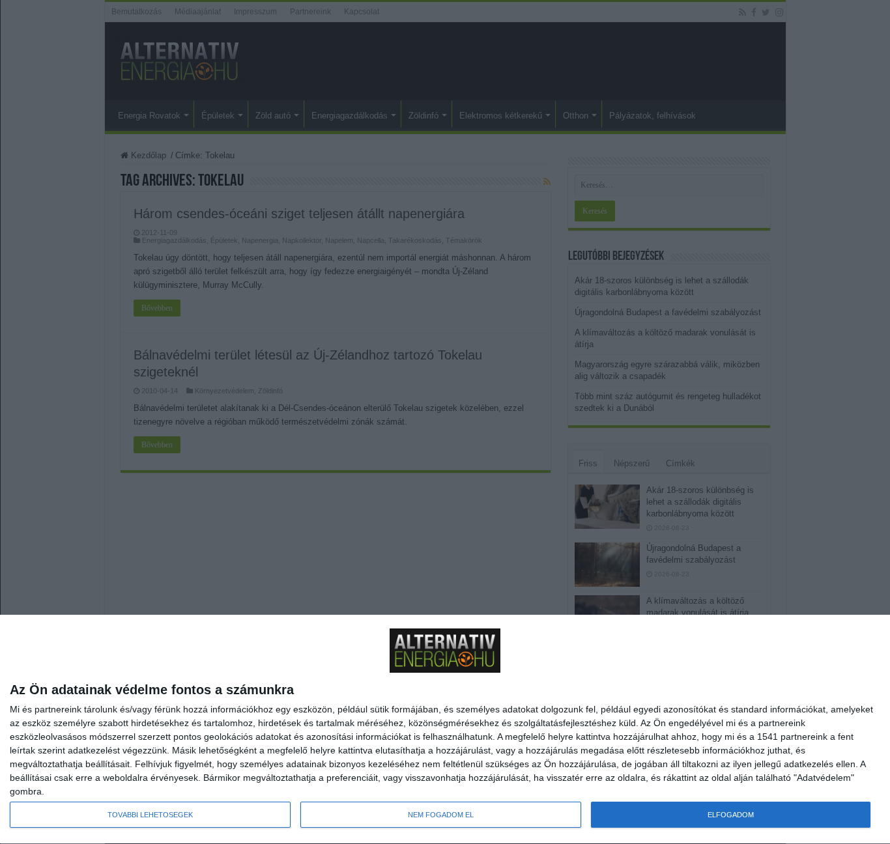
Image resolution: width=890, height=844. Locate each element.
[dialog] (445, 729)
